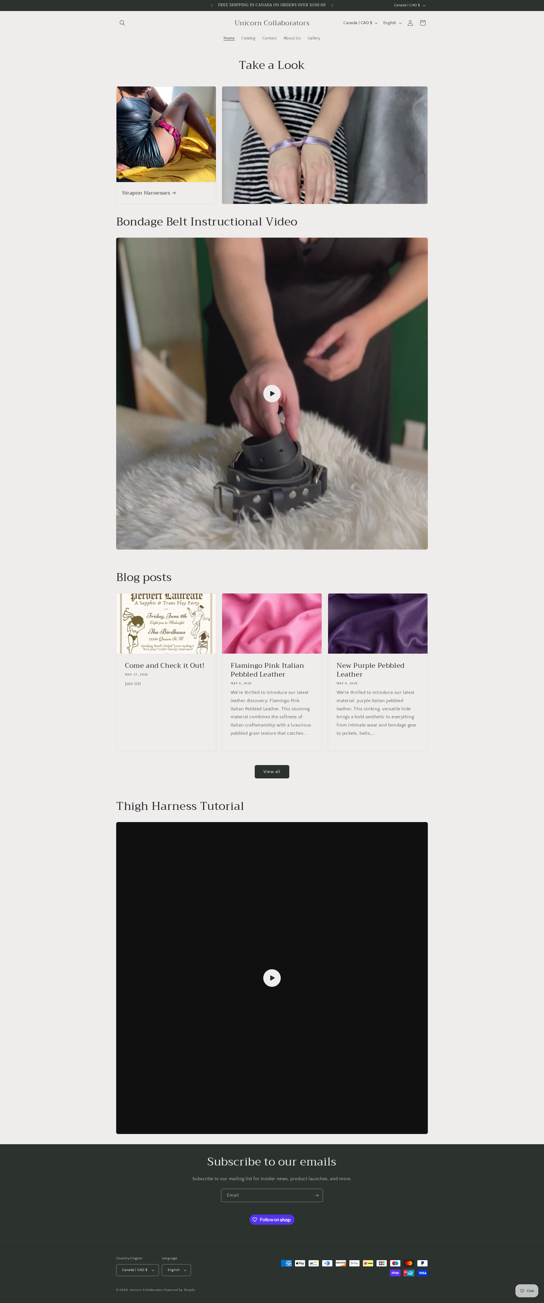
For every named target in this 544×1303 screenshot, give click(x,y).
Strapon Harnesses (146, 192)
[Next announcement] (332, 5)
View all (272, 771)
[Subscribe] (316, 1195)
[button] (122, 23)
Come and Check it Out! (164, 665)
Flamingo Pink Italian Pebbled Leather (267, 670)
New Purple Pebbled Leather (371, 670)
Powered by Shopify (179, 1290)
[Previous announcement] (211, 5)
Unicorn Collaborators (146, 1290)
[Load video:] (272, 394)
